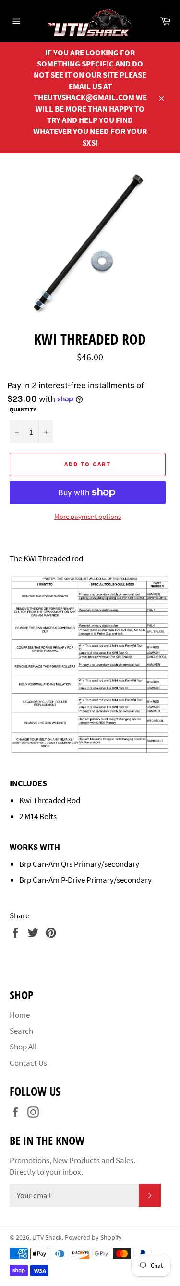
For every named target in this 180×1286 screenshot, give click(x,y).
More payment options (87, 516)
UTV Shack (47, 1237)
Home (20, 1014)
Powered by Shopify (93, 1237)
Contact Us (28, 1063)
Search (21, 1030)
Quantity (23, 409)
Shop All (23, 1046)
